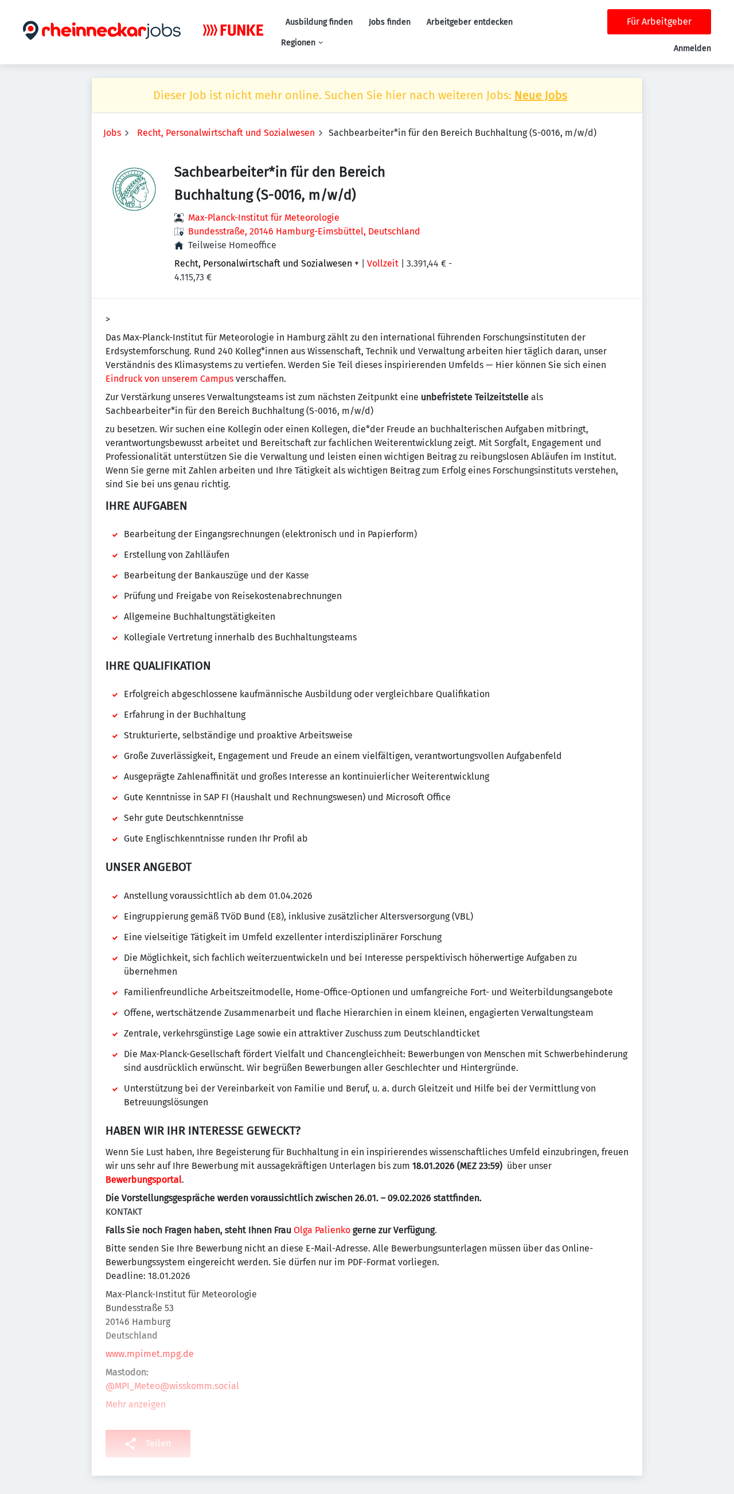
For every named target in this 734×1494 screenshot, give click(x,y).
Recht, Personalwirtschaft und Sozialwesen (226, 132)
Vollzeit (383, 263)
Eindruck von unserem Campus (169, 378)
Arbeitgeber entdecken (470, 22)
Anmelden (692, 48)
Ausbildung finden (319, 22)
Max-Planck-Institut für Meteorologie (263, 217)
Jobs (112, 132)
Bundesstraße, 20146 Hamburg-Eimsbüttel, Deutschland (304, 231)
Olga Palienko (322, 1230)
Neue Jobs (540, 95)
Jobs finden (390, 22)
